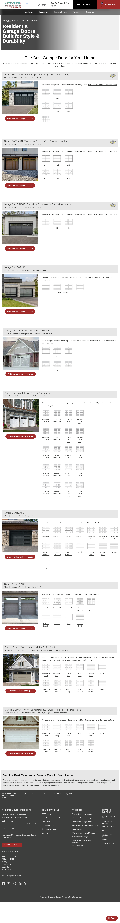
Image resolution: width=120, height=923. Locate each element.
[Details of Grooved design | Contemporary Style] (114, 546)
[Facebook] (3, 884)
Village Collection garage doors (84, 818)
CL (57, 228)
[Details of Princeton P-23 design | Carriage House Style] (69, 105)
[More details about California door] (46, 287)
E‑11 (45, 165)
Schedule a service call (51, 818)
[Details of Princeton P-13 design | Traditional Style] (69, 92)
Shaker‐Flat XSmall (46, 690)
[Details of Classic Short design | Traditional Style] (68, 667)
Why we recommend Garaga (83, 833)
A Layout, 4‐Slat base (80, 475)
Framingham (37, 794)
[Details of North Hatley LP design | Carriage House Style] (69, 546)
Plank (102, 689)
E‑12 (57, 165)
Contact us (46, 821)
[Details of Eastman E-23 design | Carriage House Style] (69, 172)
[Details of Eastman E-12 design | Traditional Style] (57, 158)
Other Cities (74, 794)
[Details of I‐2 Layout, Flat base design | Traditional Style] (46, 430)
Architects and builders (107, 822)
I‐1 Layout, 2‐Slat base (68, 421)
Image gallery (77, 829)
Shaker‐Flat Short (46, 675)
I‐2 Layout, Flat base (45, 438)
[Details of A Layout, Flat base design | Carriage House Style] (46, 467)
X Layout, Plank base (57, 456)
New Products (77, 846)
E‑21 (45, 179)
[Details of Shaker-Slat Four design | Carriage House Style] (91, 682)
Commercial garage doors (82, 821)
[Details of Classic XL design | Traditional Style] (80, 530)
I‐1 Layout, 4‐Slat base (79, 421)
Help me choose (108, 843)
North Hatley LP (68, 554)
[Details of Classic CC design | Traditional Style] (57, 530)
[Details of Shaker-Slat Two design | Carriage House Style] (80, 682)
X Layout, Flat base (46, 456)
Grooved (114, 553)
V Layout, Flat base (46, 492)
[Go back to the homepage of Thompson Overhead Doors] (13, 5)
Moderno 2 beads (91, 554)
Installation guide (108, 827)
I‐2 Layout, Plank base (57, 438)
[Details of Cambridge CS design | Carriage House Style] (69, 221)
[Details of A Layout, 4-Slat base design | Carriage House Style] (80, 467)
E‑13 (68, 165)
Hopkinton (26, 794)
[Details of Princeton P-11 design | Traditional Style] (46, 92)
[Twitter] (9, 884)
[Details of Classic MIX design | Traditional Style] (69, 530)
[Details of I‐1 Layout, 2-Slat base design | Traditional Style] (68, 412)
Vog (80, 553)
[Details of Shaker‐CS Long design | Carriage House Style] (68, 682)
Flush (46, 568)
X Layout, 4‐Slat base (80, 457)
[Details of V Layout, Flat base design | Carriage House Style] (46, 485)
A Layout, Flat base (46, 474)
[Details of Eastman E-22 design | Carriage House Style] (57, 172)
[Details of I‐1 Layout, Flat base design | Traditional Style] (46, 412)
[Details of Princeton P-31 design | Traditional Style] (46, 119)
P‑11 (45, 98)
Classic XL (80, 537)
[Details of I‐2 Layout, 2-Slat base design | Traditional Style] (68, 430)
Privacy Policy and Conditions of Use (69, 897)
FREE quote (46, 814)
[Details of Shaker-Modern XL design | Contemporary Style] (46, 546)
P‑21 (45, 112)
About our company (50, 829)
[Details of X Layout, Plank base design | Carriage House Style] (57, 448)
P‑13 (68, 98)
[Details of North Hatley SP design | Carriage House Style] (57, 546)
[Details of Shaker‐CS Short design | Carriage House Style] (57, 682)
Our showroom (48, 825)
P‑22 (57, 112)
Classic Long (79, 675)
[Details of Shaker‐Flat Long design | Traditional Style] (57, 667)
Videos (104, 839)
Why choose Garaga (80, 836)
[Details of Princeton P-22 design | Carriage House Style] (57, 105)
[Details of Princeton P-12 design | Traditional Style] (57, 92)
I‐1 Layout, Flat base (45, 420)
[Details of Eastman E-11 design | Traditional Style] (46, 158)
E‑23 (68, 179)
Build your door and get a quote (20, 118)
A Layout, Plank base (57, 474)
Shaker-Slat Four (91, 690)
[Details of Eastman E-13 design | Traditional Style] (69, 158)
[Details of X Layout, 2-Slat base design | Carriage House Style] (68, 448)
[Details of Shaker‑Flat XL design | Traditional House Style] (114, 530)
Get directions (11, 845)
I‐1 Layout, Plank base (57, 420)
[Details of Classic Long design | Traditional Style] (80, 667)
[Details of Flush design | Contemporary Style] (46, 562)
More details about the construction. (102, 85)
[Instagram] (14, 884)
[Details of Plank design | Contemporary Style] (102, 682)
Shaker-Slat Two (80, 690)
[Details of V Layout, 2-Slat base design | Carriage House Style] (68, 485)
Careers (45, 833)
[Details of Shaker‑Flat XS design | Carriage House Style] (103, 530)
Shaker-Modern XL (45, 554)
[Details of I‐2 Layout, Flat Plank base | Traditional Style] (57, 430)
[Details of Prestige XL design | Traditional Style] (46, 530)
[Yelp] (25, 884)
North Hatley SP (57, 554)
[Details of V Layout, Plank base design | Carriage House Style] (57, 485)
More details (63, 292)
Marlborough (62, 794)
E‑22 (57, 179)
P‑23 (68, 112)
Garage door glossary (107, 835)
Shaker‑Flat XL (114, 538)
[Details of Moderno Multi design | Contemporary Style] (103, 546)
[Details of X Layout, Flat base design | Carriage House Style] (46, 448)
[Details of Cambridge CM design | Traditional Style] (46, 221)
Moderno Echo (91, 675)
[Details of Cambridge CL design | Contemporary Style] (57, 221)
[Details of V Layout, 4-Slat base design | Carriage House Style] (80, 485)
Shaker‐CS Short (57, 690)
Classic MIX (69, 537)
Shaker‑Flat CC (91, 538)
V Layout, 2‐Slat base (68, 493)
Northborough (49, 794)
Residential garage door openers (85, 825)
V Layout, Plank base (57, 492)
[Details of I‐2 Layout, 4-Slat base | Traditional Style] (80, 430)
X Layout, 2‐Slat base (68, 457)
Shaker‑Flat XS (103, 538)
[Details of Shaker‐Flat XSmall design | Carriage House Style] (46, 682)
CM (46, 228)
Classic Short (68, 675)
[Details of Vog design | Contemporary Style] (80, 546)
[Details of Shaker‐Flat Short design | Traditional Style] (46, 667)
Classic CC (57, 537)
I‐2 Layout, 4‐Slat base (79, 439)
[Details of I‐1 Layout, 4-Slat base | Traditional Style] (80, 412)
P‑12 (57, 98)
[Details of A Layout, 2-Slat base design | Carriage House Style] (68, 467)
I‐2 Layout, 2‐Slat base (68, 439)
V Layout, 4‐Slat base (80, 493)
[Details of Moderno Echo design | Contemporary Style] (91, 667)
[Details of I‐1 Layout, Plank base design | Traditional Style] (57, 412)
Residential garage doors (82, 814)
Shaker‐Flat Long (57, 675)
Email (113, 918)
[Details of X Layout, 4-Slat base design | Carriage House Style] (80, 448)
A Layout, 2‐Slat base (68, 475)
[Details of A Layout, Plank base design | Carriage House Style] (57, 467)
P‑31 (45, 126)
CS (69, 228)
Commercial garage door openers (81, 841)
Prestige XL (46, 537)
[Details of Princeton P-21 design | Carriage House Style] (46, 105)
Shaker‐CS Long (68, 690)
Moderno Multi (103, 554)
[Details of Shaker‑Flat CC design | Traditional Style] (91, 530)
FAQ (103, 830)
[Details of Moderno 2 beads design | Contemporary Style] (91, 546)
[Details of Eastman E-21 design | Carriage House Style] (46, 172)
